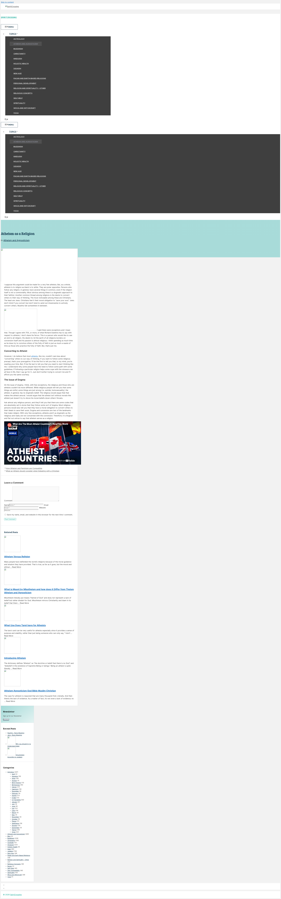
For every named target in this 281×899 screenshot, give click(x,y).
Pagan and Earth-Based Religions (30, 78)
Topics (12, 34)
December (15, 791)
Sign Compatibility (13, 870)
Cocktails (10, 842)
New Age (18, 73)
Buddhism (18, 49)
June (13, 806)
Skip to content (7, 2)
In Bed (14, 798)
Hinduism (18, 59)
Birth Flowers (16, 783)
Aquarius (15, 776)
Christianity (19, 54)
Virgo (13, 832)
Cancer (14, 787)
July (13, 804)
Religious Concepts (23, 93)
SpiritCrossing (9, 17)
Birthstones (16, 785)
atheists (34, 356)
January (14, 802)
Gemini (14, 795)
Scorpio (14, 825)
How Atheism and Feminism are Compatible (24, 468)
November (15, 817)
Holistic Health (21, 63)
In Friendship (16, 800)
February (15, 793)
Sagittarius (15, 823)
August (14, 780)
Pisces (14, 821)
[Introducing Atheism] (39, 645)
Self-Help (18, 98)
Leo (13, 808)
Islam (9, 849)
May (13, 815)
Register (6, 719)
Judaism (17, 68)
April (13, 774)
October (14, 819)
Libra (13, 810)
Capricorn (15, 789)
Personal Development (25, 83)
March (14, 812)
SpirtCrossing (16, 895)
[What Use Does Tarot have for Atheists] (39, 612)
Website (42, 508)
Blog (8, 836)
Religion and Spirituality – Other (30, 88)
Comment (8, 501)
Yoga (16, 113)
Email (46, 505)
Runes (9, 866)
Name (6, 505)
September (15, 828)
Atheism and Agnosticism (26, 44)
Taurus (14, 830)
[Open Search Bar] (6, 120)
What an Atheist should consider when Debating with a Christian (32, 471)
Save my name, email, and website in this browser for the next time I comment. (40, 515)
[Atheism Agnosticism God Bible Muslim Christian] (39, 678)
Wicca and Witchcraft (25, 108)
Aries (13, 778)
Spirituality (19, 103)
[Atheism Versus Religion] (39, 544)
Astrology (19, 39)
